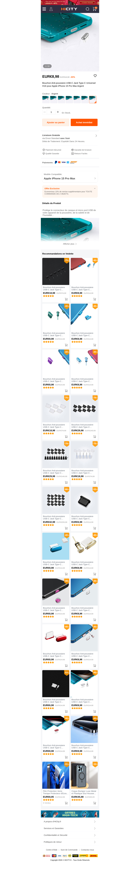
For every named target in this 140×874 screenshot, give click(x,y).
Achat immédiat (84, 122)
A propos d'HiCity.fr (52, 821)
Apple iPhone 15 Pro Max (59, 178)
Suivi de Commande (69, 850)
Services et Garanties (54, 828)
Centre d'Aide (51, 850)
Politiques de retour (53, 842)
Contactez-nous (87, 850)
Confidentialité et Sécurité (55, 835)
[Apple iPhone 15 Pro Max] (70, 813)
